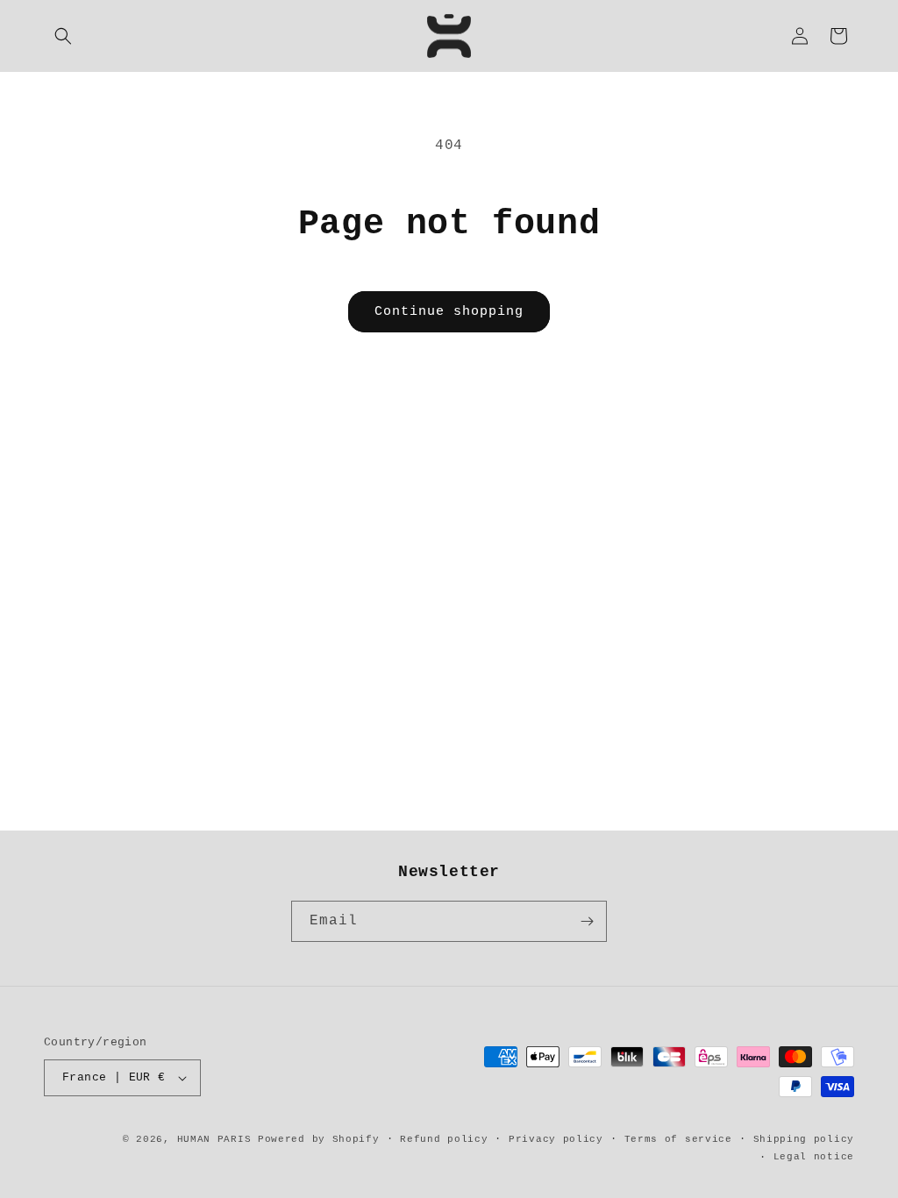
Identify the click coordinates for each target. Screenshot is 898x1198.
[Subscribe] (586, 921)
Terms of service (678, 1139)
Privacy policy (556, 1139)
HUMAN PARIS (214, 1139)
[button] (63, 36)
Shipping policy (804, 1139)
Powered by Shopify (319, 1139)
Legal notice (813, 1157)
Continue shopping (449, 311)
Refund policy (444, 1139)
